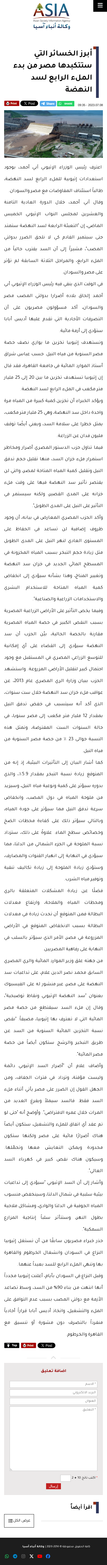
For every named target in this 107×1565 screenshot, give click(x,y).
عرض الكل (21, 1521)
